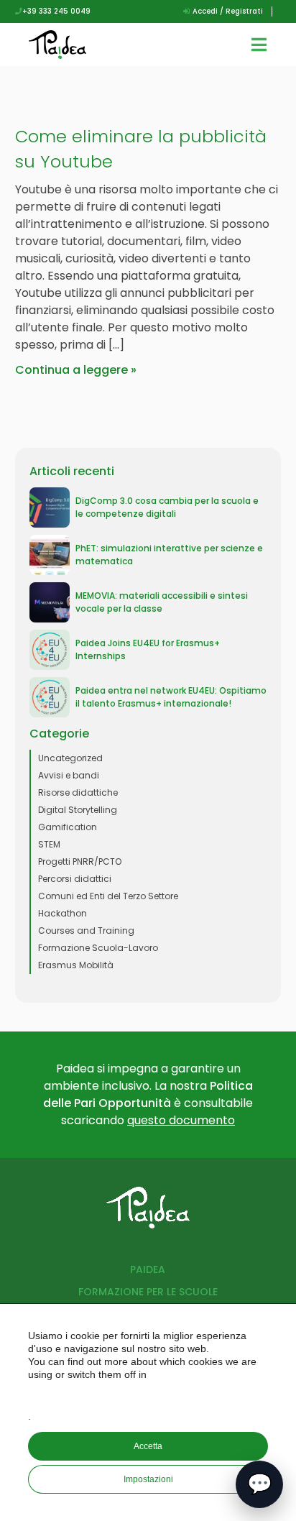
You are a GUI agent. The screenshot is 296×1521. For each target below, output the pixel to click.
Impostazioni (148, 1479)
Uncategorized (70, 758)
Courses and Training (86, 930)
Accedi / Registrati (226, 11)
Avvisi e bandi (68, 775)
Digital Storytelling (77, 810)
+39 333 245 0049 (56, 11)
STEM (49, 844)
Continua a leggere (71, 370)
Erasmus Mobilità (76, 965)
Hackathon (62, 913)
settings (149, 1395)
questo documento (181, 1120)
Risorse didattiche (78, 792)
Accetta (148, 1446)
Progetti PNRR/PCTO (79, 861)
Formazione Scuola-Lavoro (98, 948)
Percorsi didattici (74, 879)
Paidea (147, 1269)
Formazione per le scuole (148, 1292)
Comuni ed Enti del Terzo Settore (108, 896)
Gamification (67, 827)
